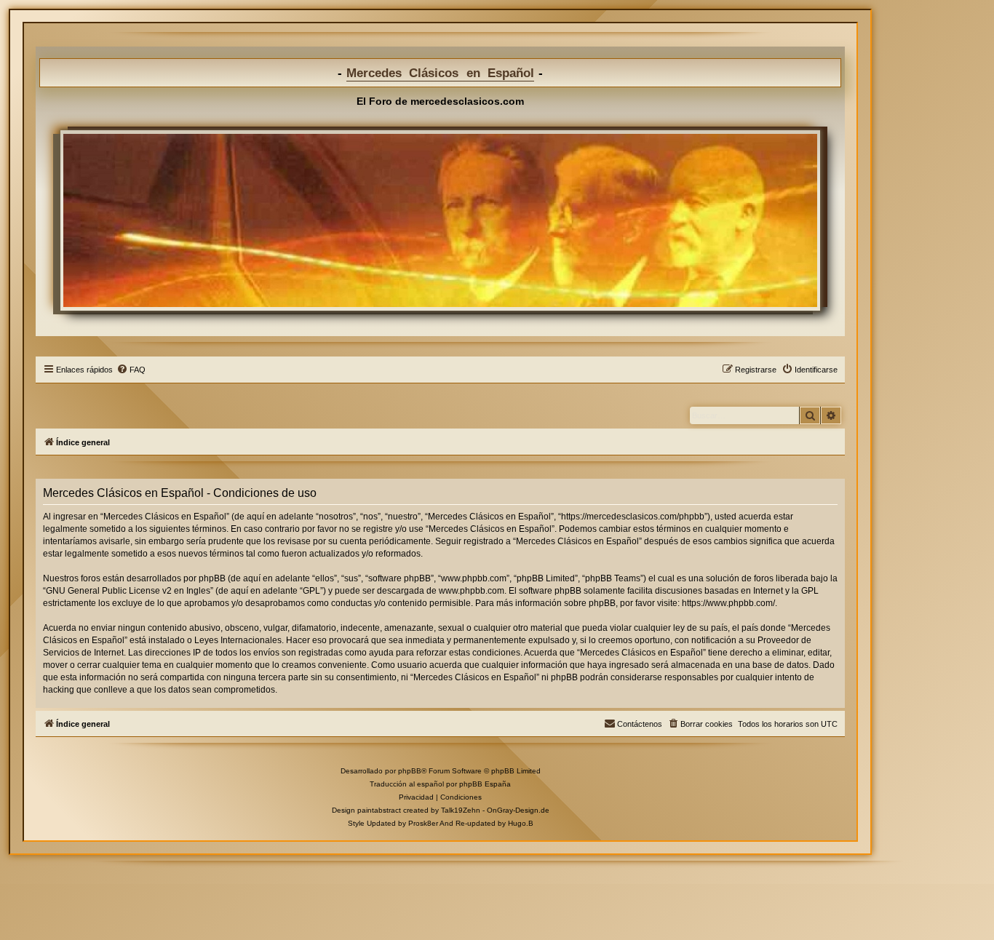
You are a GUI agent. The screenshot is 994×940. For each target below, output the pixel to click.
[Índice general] (440, 220)
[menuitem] (131, 369)
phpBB (409, 771)
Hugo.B (520, 823)
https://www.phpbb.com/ (728, 603)
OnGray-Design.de (518, 810)
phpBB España (485, 784)
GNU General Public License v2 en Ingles (128, 591)
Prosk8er (423, 823)
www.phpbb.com (471, 591)
